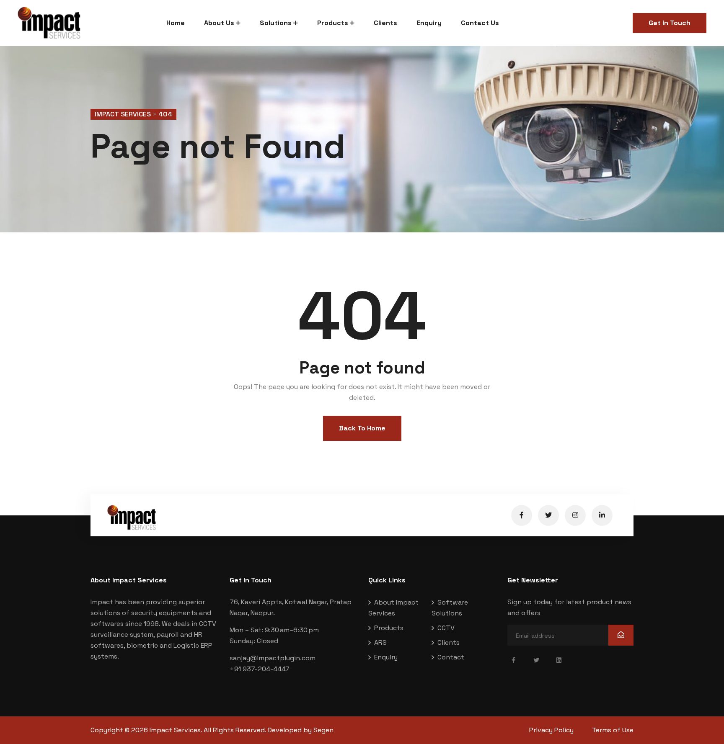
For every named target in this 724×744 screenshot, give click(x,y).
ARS (380, 642)
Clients (385, 22)
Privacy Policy (551, 730)
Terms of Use (613, 730)
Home (175, 22)
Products (332, 22)
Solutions (276, 22)
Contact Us (480, 22)
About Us (219, 22)
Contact (450, 657)
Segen (323, 730)
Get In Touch (669, 22)
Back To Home (362, 428)
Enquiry (429, 22)
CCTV (446, 627)
